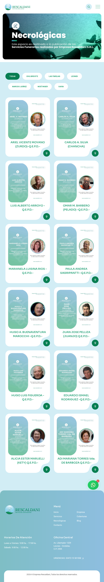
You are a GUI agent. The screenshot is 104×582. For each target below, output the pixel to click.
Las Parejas (54, 76)
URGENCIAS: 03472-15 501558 (67, 558)
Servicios (58, 516)
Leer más (46, 153)
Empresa (81, 512)
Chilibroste (32, 76)
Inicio (56, 512)
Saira (61, 87)
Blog (79, 521)
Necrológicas (60, 521)
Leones (74, 76)
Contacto (58, 525)
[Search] (89, 7)
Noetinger (43, 87)
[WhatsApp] (93, 485)
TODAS (12, 76)
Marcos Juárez (19, 87)
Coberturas (82, 516)
